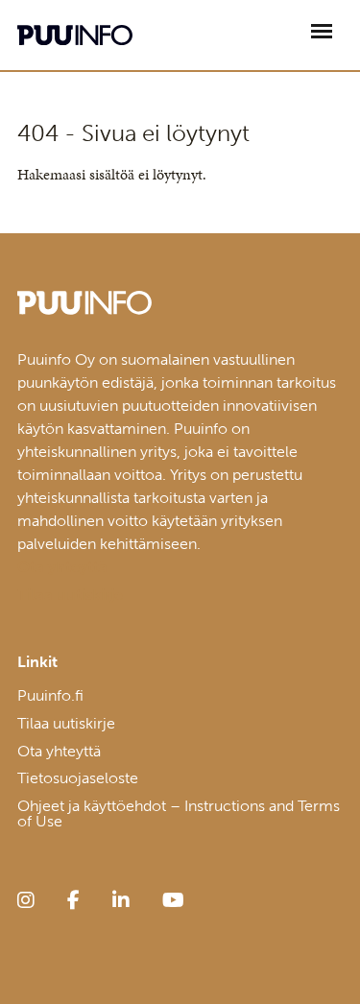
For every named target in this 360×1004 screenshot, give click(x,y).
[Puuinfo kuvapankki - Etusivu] (74, 35)
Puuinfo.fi (50, 695)
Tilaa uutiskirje (66, 723)
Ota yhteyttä (59, 751)
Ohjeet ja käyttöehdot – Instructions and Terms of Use (178, 813)
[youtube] (173, 900)
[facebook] (73, 900)
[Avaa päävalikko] (321, 31)
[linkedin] (121, 900)
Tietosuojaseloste (77, 778)
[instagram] (26, 900)
